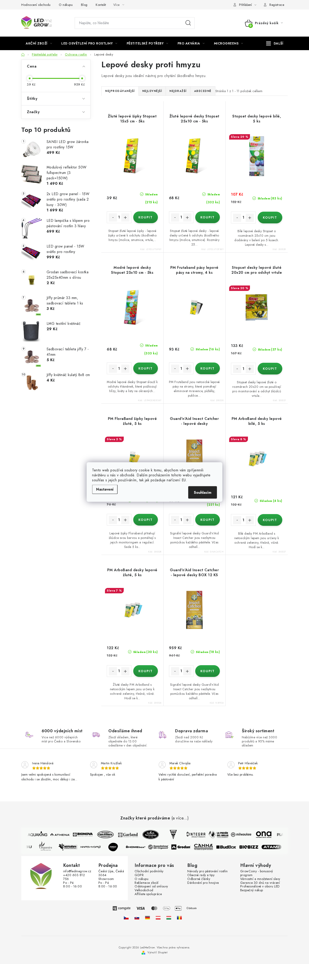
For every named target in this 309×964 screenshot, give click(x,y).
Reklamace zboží (147, 883)
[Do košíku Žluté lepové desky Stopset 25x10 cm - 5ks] (207, 217)
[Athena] (57, 834)
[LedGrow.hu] (168, 917)
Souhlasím (202, 492)
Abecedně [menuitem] (203, 91)
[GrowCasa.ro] (179, 917)
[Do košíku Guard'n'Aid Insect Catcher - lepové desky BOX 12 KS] (207, 671)
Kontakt (101, 4)
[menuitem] (39, 43)
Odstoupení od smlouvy (151, 886)
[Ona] (261, 834)
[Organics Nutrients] (48, 847)
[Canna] (206, 847)
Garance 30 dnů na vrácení (260, 883)
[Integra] (193, 834)
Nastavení (105, 489)
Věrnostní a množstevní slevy (260, 879)
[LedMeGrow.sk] (136, 917)
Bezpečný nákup (251, 890)
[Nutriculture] (70, 847)
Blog (84, 4)
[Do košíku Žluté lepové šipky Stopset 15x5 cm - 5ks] (145, 217)
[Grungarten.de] (147, 917)
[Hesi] (170, 834)
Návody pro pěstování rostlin (207, 871)
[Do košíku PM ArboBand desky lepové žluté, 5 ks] (145, 671)
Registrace (276, 4)
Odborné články (198, 879)
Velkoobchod (144, 890)
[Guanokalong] (161, 847)
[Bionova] (80, 834)
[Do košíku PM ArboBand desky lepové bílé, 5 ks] (270, 520)
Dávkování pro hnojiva (203, 883)
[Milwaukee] (238, 834)
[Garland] (125, 834)
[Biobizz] (251, 847)
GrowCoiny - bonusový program (256, 873)
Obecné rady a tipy (200, 875)
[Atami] (274, 847)
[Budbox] (229, 847)
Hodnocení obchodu (36, 4)
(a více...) (180, 818)
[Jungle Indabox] (116, 847)
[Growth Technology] (147, 834)
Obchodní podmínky (149, 871)
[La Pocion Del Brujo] (215, 834)
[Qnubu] (25, 847)
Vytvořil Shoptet (157, 952)
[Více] (275, 43)
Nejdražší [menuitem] (178, 91)
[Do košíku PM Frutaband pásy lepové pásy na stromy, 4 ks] (207, 368)
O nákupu (66, 4)
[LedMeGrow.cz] (126, 917)
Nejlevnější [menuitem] (152, 91)
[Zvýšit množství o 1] (125, 217)
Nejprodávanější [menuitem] (120, 91)
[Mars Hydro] (93, 847)
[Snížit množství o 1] (113, 217)
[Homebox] (138, 847)
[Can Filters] (102, 834)
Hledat (188, 23)
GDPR (139, 875)
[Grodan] (184, 847)
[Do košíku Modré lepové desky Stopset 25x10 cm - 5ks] (145, 368)
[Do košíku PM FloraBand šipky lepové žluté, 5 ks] (145, 520)
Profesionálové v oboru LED (260, 886)
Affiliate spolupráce (148, 894)
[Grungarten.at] (158, 917)
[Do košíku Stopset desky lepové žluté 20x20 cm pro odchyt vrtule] (270, 368)
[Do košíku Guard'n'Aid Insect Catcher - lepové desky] (207, 520)
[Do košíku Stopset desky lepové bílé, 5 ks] (270, 217)
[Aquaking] (34, 834)
